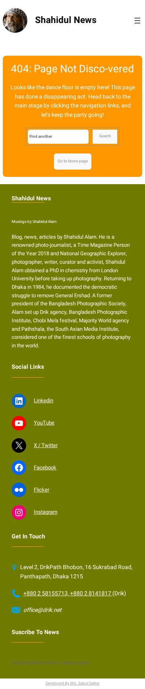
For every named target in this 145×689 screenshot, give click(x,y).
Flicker (41, 490)
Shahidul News (66, 20)
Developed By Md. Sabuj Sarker (72, 683)
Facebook (45, 467)
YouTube (44, 422)
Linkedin (43, 400)
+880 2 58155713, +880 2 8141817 (67, 593)
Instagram (45, 512)
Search (105, 136)
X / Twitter (46, 445)
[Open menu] (137, 20)
